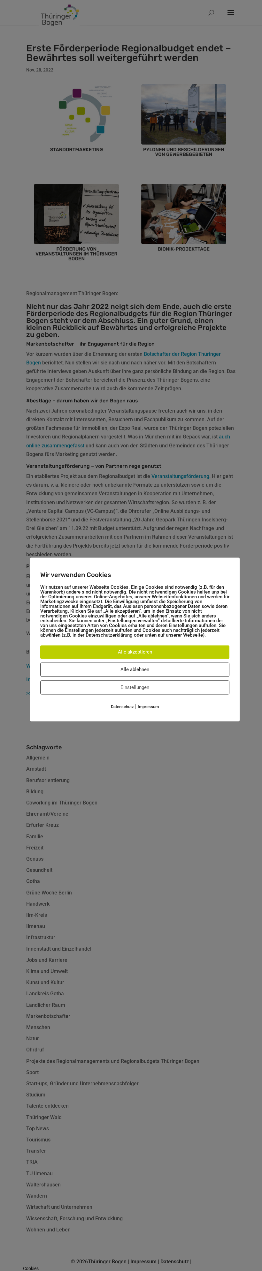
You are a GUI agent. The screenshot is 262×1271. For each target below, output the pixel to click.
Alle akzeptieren (135, 652)
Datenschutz (122, 706)
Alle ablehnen (134, 669)
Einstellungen (134, 687)
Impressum (148, 706)
